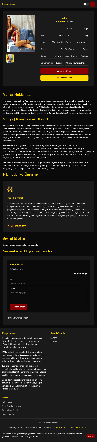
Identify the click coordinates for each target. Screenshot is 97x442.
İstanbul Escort (59, 427)
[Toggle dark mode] (86, 4)
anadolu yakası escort (77, 427)
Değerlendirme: (17, 269)
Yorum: (13, 288)
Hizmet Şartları (8, 414)
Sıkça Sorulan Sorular (11, 406)
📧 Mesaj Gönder (64, 71)
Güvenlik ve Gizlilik (10, 410)
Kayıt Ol (53, 337)
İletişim (53, 341)
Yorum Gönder (18, 307)
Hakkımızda (7, 402)
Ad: (11, 279)
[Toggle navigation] (92, 4)
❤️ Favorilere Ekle (64, 78)
